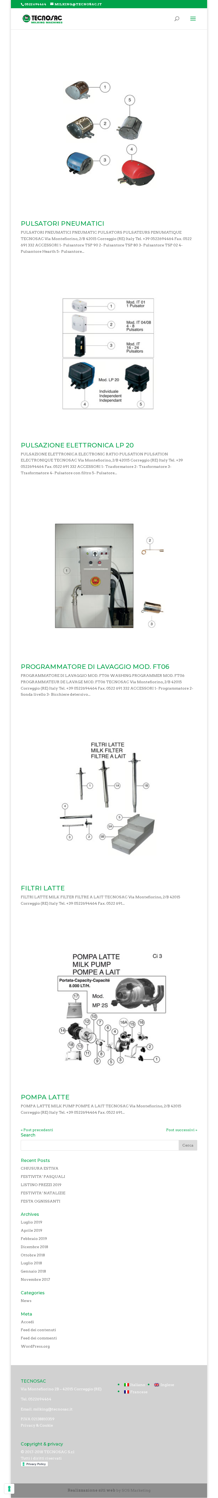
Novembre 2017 (35, 1279)
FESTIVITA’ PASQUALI (43, 1176)
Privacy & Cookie (37, 1425)
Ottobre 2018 (33, 1255)
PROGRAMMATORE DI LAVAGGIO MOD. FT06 (95, 666)
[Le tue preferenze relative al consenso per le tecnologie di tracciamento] (9, 1489)
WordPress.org (35, 1346)
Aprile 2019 (31, 1230)
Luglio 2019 (31, 1222)
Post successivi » (181, 1130)
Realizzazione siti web (91, 1490)
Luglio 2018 (31, 1263)
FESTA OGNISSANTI (40, 1201)
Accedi (27, 1322)
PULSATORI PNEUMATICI (62, 223)
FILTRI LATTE (43, 888)
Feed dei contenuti (38, 1330)
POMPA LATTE (45, 1097)
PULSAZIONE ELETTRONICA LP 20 (77, 445)
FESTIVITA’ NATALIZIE (43, 1193)
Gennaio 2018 (33, 1271)
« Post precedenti (37, 1130)
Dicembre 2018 (34, 1247)
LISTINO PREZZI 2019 (41, 1185)
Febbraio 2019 (34, 1238)
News (26, 1301)
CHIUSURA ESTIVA (39, 1168)
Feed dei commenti (39, 1338)
